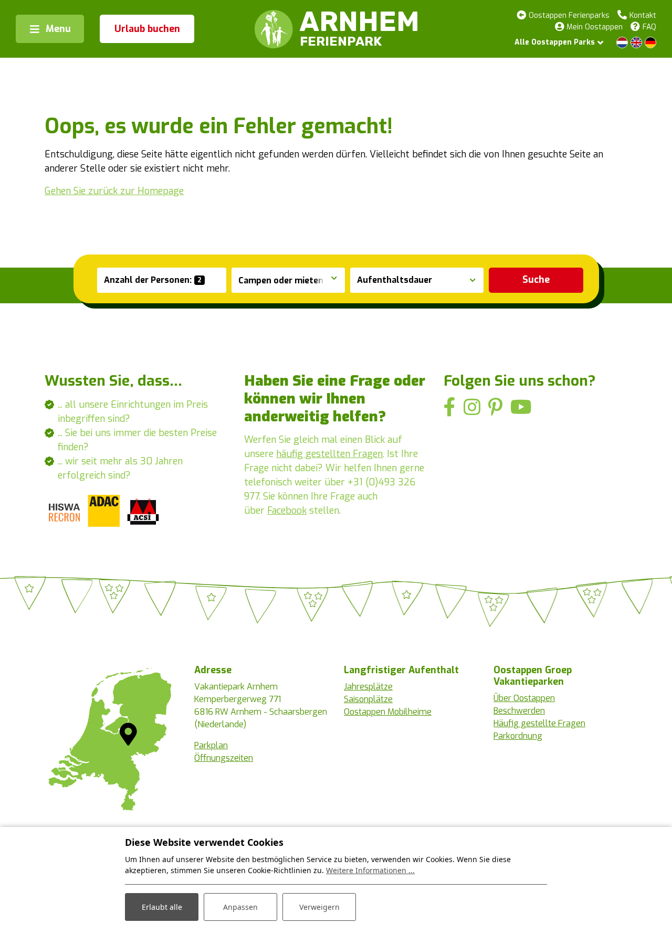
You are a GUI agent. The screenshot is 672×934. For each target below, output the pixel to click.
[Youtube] (521, 407)
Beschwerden (519, 710)
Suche (536, 279)
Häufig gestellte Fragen (539, 723)
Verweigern (319, 907)
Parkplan (211, 745)
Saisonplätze (368, 699)
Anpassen (240, 907)
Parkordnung (518, 735)
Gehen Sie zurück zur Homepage (114, 191)
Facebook (287, 510)
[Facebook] (450, 407)
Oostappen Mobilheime (388, 711)
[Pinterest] (495, 407)
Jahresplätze (368, 686)
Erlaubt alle (162, 907)
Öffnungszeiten (223, 757)
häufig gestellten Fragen (329, 454)
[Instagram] (472, 407)
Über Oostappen (524, 698)
